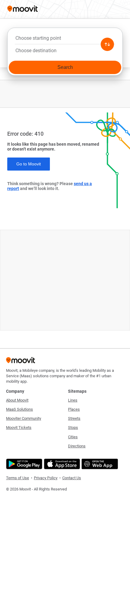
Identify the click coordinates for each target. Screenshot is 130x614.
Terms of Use (17, 478)
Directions (77, 446)
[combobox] (65, 39)
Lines (72, 400)
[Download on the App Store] (61, 464)
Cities (73, 437)
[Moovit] (22, 9)
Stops (73, 427)
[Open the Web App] (99, 464)
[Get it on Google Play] (23, 464)
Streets (74, 418)
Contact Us (71, 478)
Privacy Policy (45, 478)
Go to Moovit (28, 163)
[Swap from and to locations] (107, 44)
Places (74, 409)
